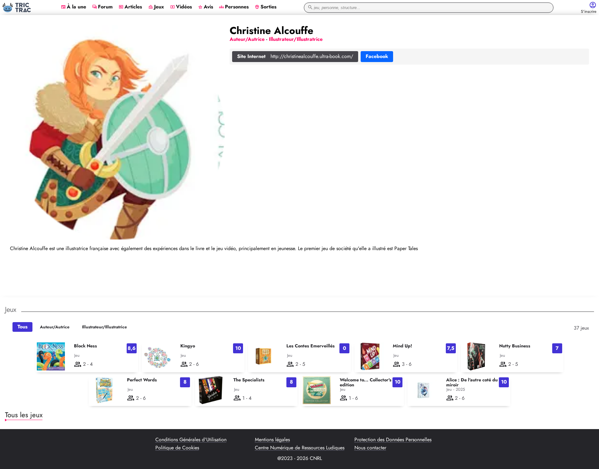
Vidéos (181, 7)
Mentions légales (272, 439)
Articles (130, 7)
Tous (22, 326)
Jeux (156, 7)
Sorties (265, 7)
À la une (73, 7)
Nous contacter (370, 448)
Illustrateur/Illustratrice (104, 327)
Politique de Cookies (177, 448)
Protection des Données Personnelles (392, 439)
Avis (205, 7)
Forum (102, 7)
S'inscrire (589, 11)
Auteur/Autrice (55, 327)
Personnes (234, 7)
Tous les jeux (23, 415)
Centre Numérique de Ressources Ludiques (299, 448)
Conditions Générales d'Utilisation (190, 439)
